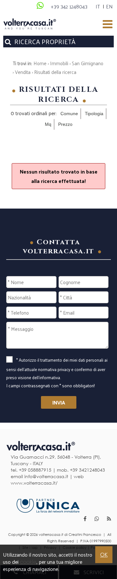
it (98, 6)
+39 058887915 (35, 470)
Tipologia (94, 113)
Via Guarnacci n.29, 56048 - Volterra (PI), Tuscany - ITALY (56, 460)
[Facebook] (84, 519)
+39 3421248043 (87, 470)
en (109, 6)
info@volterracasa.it (46, 476)
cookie (28, 562)
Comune (69, 113)
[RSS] (108, 519)
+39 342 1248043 (69, 6)
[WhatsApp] (40, 5)
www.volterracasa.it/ (34, 483)
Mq (48, 124)
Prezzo (65, 124)
